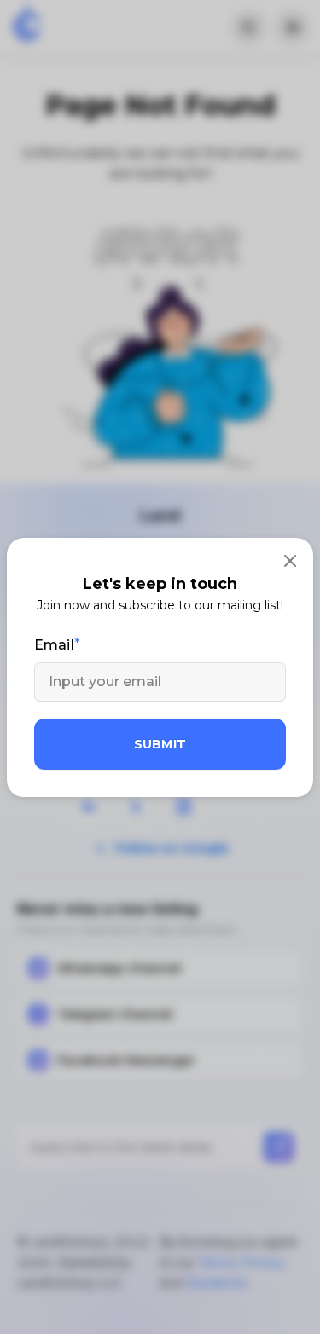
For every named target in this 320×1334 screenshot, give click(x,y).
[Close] (290, 561)
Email (54, 645)
